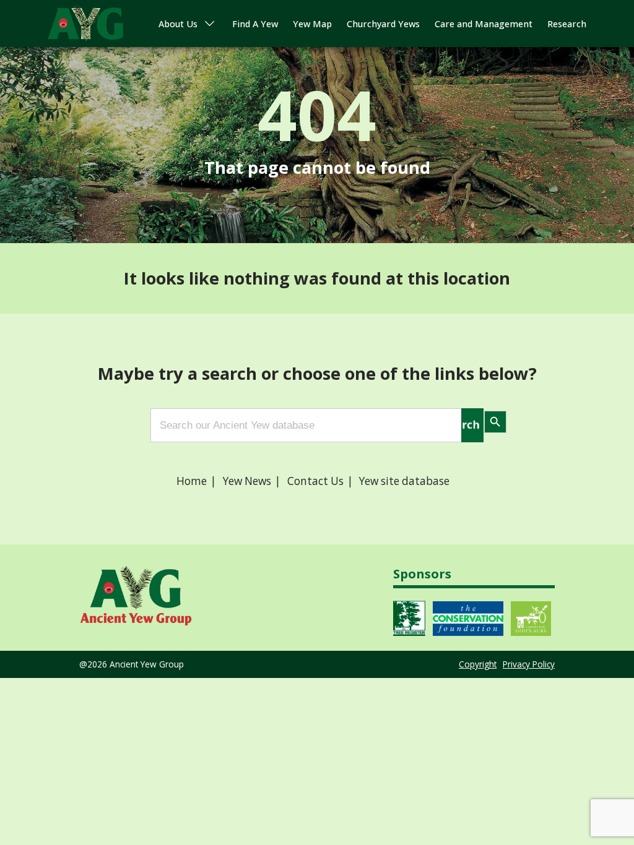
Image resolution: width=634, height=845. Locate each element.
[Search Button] (472, 425)
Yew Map (312, 24)
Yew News (247, 481)
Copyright (478, 664)
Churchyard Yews (383, 24)
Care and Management (483, 24)
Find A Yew (255, 24)
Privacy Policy (529, 664)
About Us (178, 24)
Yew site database (404, 481)
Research (566, 24)
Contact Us (315, 481)
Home (191, 481)
